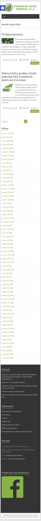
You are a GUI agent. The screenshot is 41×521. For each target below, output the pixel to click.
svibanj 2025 (6, 174)
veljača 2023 (6, 247)
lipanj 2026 (6, 137)
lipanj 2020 (6, 350)
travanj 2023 (6, 240)
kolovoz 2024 (7, 200)
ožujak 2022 (6, 288)
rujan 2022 (5, 266)
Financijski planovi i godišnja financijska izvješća (17, 431)
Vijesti (35, 60)
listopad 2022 (7, 262)
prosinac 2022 (7, 255)
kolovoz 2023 (7, 229)
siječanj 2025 (6, 185)
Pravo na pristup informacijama (12, 411)
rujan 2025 (5, 163)
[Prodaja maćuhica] (8, 39)
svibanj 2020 (6, 354)
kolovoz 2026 (7, 133)
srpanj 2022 (6, 273)
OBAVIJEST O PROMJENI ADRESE (13, 382)
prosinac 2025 (7, 152)
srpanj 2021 (6, 317)
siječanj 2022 (6, 295)
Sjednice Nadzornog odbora (11, 425)
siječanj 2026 (6, 148)
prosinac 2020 (7, 328)
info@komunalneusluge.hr (14, 455)
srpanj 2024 (6, 203)
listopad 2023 (7, 222)
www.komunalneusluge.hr (16, 459)
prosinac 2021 (7, 299)
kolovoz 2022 (7, 270)
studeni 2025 (6, 155)
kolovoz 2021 (7, 314)
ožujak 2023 (6, 244)
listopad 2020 (7, 336)
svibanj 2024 (6, 207)
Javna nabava (6, 415)
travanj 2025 (6, 178)
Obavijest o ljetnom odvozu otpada (13, 391)
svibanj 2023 (6, 236)
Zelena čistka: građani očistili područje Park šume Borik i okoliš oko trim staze (19, 77)
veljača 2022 (6, 292)
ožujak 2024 (6, 214)
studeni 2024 (6, 192)
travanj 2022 (6, 284)
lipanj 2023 (6, 233)
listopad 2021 (7, 306)
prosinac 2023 (7, 218)
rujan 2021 (5, 310)
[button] (2, 8)
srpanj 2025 (6, 167)
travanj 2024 (6, 211)
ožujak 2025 (6, 181)
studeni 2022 (6, 259)
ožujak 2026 (6, 144)
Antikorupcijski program (9, 428)
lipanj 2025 (6, 170)
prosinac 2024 (7, 189)
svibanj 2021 (6, 321)
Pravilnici (4, 418)
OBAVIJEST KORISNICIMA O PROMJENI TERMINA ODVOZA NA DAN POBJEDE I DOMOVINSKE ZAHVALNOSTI (19, 377)
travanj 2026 (6, 141)
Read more (34, 63)
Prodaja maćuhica (12, 34)
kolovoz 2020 (7, 343)
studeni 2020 (6, 332)
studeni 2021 (6, 303)
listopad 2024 (7, 196)
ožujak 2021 (6, 325)
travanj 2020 (6, 358)
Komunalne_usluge (11, 60)
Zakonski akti (6, 421)
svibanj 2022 (6, 281)
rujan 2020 (5, 339)
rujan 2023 (5, 225)
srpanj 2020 (6, 347)
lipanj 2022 (6, 277)
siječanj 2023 (6, 251)
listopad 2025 (7, 159)
